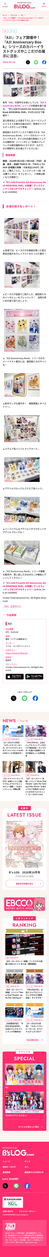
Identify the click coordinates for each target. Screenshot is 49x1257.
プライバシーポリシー (27, 1211)
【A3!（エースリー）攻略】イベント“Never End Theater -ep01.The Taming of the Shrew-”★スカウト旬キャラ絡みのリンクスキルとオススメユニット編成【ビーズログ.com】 (14, 993)
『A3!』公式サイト (12, 606)
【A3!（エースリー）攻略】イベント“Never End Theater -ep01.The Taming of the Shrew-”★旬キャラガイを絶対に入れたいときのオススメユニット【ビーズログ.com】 (35, 786)
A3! (22, 15)
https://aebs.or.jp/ (31, 1242)
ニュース (6, 1161)
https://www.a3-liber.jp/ (17, 653)
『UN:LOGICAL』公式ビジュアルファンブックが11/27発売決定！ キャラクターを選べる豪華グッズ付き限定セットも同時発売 (35, 749)
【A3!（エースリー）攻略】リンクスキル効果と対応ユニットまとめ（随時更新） (23, 962)
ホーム (5, 15)
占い (26, 1166)
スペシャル (13, 15)
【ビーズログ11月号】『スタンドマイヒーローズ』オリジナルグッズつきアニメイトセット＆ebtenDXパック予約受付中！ (13, 747)
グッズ (12, 31)
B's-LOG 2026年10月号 (24, 872)
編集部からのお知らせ (34, 1172)
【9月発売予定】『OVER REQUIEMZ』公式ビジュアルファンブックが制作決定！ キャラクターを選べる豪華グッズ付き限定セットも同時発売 (14, 1027)
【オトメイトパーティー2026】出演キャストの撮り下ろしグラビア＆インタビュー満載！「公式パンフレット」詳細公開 (13, 783)
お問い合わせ (8, 1211)
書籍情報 (6, 1172)
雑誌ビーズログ (9, 1166)
